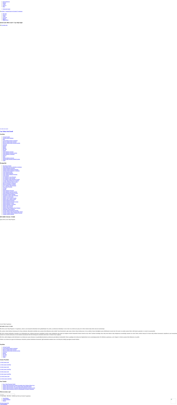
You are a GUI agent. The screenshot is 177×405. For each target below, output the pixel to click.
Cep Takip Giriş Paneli (6, 131)
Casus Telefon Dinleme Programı (10, 174)
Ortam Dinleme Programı (8, 190)
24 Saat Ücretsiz (6, 136)
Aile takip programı (7, 165)
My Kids (5, 149)
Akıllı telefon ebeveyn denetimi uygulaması (12, 167)
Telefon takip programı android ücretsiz (11, 159)
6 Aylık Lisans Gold (4, 371)
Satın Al (4, 5)
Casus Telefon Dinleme (8, 173)
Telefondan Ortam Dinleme (9, 209)
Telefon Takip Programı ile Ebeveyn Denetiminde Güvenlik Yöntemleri (18, 389)
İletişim (4, 3)
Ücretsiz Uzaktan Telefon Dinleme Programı (12, 213)
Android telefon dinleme (8, 138)
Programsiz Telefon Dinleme (9, 194)
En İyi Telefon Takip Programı (9, 185)
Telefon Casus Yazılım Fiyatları (9, 198)
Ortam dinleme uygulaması (9, 154)
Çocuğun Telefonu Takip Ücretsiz (10, 181)
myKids (4, 189)
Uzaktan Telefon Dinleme (8, 214)
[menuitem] (90, 1)
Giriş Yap (5, 144)
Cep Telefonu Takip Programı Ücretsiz (11, 179)
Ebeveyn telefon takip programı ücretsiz (11, 143)
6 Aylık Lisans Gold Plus (5, 374)
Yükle (4, 4)
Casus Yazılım (6, 175)
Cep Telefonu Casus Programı (9, 177)
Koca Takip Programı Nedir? (9, 384)
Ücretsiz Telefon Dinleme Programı (10, 210)
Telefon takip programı (8, 206)
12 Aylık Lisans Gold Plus (5, 378)
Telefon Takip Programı (8, 205)
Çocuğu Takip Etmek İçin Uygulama (11, 180)
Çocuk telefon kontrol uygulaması (10, 140)
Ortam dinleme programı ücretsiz (10, 153)
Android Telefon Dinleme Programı (10, 169)
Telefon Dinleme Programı (8, 200)
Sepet (4, 156)
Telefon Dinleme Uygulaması (9, 204)
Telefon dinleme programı (8, 158)
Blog (4, 6)
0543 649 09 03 (6, 1)
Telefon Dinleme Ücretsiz (8, 203)
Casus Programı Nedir (7, 172)
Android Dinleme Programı (9, 168)
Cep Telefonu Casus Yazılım (9, 178)
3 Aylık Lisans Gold (4, 367)
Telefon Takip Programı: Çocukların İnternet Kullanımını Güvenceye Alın (19, 387)
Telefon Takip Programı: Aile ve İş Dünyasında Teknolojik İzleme (17, 386)
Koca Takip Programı (7, 186)
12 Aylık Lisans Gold (4, 376)
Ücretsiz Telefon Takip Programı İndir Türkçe (13, 211)
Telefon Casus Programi (8, 196)
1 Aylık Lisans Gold (4, 362)
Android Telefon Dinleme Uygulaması (11, 170)
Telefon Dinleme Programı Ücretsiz (10, 201)
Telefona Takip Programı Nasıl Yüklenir (11, 208)
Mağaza (4, 148)
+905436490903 (3, 404)
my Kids (4, 188)
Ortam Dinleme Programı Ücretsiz (10, 193)
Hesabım (5, 145)
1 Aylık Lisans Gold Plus (5, 364)
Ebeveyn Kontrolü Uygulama (9, 184)
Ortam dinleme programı (8, 151)
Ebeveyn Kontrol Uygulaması (9, 183)
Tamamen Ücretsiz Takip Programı (10, 195)
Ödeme (4, 150)
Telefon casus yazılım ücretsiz (9, 199)
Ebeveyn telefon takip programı (10, 141)
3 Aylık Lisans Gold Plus (5, 369)
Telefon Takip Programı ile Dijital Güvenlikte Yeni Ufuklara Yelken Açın (19, 385)
